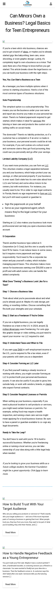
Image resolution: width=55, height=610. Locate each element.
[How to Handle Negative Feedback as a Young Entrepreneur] (27, 547)
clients (48, 384)
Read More (10, 532)
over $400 (18, 349)
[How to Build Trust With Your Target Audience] (27, 498)
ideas (25, 52)
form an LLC (45, 193)
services (37, 121)
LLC (46, 165)
